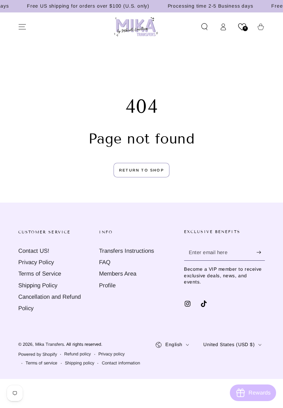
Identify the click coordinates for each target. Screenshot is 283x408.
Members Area (117, 273)
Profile (107, 285)
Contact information (121, 363)
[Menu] (22, 27)
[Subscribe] (260, 252)
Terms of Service (39, 273)
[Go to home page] (136, 27)
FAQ (104, 262)
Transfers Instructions (126, 251)
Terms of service (41, 363)
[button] (204, 27)
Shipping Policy (37, 285)
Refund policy (77, 354)
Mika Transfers (49, 344)
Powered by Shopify (37, 354)
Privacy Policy (36, 262)
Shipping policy (79, 363)
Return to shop (141, 170)
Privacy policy (111, 354)
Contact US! (33, 251)
